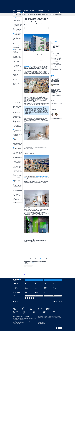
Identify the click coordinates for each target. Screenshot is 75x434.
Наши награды (15, 287)
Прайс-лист (14, 284)
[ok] (29, 298)
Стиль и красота (54, 284)
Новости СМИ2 (26, 274)
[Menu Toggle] (14, 12)
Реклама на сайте (15, 283)
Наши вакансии (15, 288)
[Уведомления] (59, 12)
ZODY (44, 10)
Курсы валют (41, 10)
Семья (44, 292)
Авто (25, 283)
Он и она (45, 283)
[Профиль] (61, 12)
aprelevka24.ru (42, 258)
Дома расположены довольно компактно (30, 95)
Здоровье (26, 292)
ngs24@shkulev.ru (22, 322)
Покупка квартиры (30, 265)
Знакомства (20, 10)
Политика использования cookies (41, 323)
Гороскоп (37, 10)
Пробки (37, 12)
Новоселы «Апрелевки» (27, 66)
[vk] (27, 298)
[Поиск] (57, 12)
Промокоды (47, 10)
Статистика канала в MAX (16, 292)
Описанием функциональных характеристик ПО (43, 320)
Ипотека (25, 265)
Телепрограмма (30, 10)
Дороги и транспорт (27, 288)
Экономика (54, 288)
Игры (50, 10)
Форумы (26, 10)
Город (25, 287)
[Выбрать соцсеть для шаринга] (48, 28)
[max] (31, 298)
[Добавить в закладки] (24, 28)
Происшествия (46, 287)
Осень (44, 284)
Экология (53, 287)
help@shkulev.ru (18, 323)
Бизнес (26, 284)
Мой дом (36, 288)
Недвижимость (15, 10)
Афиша (34, 10)
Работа (45, 288)
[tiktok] (33, 298)
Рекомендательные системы (41, 324)
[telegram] (25, 298)
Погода (23, 10)
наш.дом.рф (32, 262)
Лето (35, 287)
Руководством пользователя (41, 319)
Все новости (17, 17)
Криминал (36, 284)
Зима (35, 283)
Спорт (53, 283)
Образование (36, 292)
